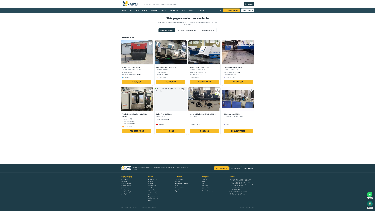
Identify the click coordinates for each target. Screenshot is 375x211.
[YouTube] (238, 194)
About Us (204, 179)
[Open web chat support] (370, 203)
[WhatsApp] (244, 194)
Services (163, 10)
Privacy (248, 207)
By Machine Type (152, 179)
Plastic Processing (126, 183)
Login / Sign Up (248, 10)
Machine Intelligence (153, 193)
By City (150, 187)
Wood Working (124, 187)
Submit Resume (179, 187)
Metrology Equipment (126, 185)
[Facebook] (230, 194)
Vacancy (191, 10)
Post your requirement (208, 30)
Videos (150, 200)
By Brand (150, 181)
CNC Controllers (152, 191)
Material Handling (125, 189)
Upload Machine (233, 10)
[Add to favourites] (150, 43)
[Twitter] (236, 194)
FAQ (203, 183)
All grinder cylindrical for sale (187, 30)
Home (124, 10)
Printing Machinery (126, 191)
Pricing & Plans (179, 179)
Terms (252, 207)
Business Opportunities (181, 183)
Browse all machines (166, 30)
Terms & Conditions (207, 191)
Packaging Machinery (127, 193)
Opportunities (174, 10)
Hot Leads (150, 195)
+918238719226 (235, 189)
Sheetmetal (124, 181)
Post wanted (248, 168)
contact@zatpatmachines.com (239, 191)
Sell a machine (235, 168)
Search (250, 4)
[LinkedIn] (233, 194)
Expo (183, 10)
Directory (201, 10)
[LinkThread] (246, 194)
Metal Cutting (124, 179)
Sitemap (242, 207)
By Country (151, 189)
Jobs (176, 185)
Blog (203, 181)
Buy (130, 10)
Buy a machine (220, 168)
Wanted (144, 10)
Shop (137, 10)
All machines (124, 195)
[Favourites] (220, 10)
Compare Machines (153, 197)
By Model (150, 183)
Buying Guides (152, 185)
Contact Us (205, 185)
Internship (177, 189)
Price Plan (154, 10)
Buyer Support (206, 187)
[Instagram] (241, 194)
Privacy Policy (206, 189)
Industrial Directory (153, 198)
